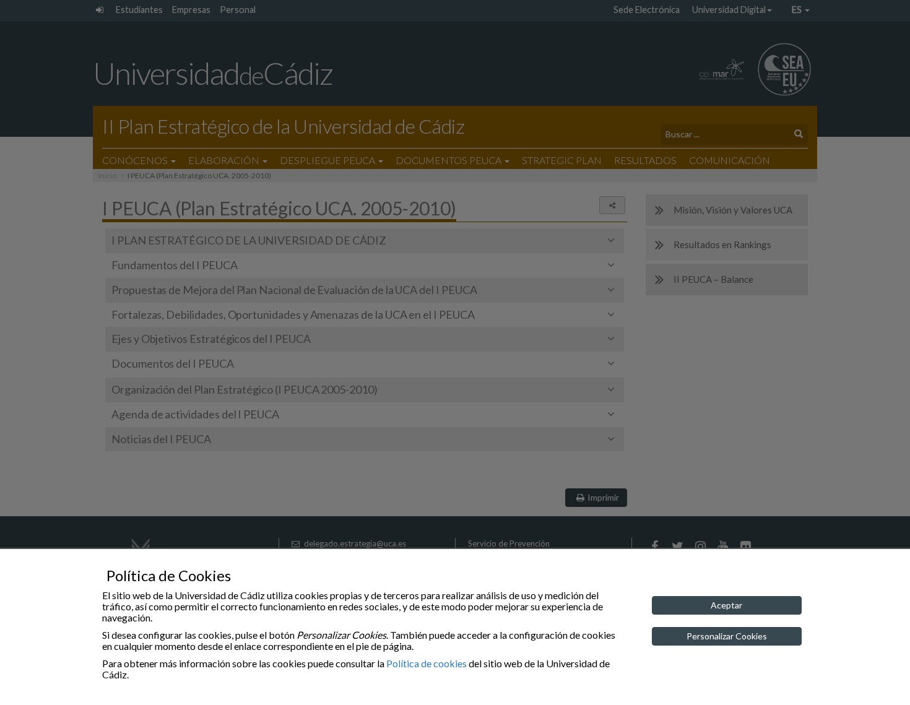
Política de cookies (426, 663)
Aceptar (726, 605)
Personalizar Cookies (727, 636)
